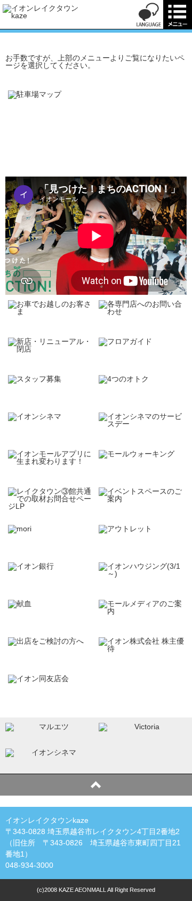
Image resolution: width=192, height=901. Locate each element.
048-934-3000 (29, 865)
